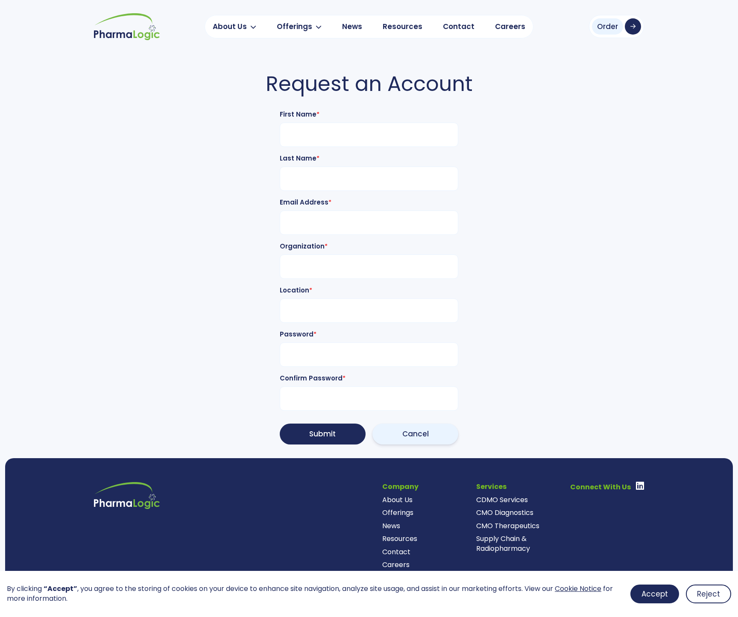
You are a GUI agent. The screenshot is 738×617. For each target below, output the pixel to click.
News (352, 26)
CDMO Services (502, 500)
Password (298, 334)
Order (607, 26)
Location (296, 290)
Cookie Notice (578, 589)
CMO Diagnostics (504, 513)
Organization (304, 246)
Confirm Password (313, 378)
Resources (402, 26)
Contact (458, 26)
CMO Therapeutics (507, 526)
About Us (230, 26)
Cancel (415, 434)
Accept (654, 594)
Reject (708, 594)
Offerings (294, 26)
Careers (510, 26)
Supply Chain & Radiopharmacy (503, 543)
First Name (299, 114)
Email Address (305, 202)
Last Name (299, 158)
